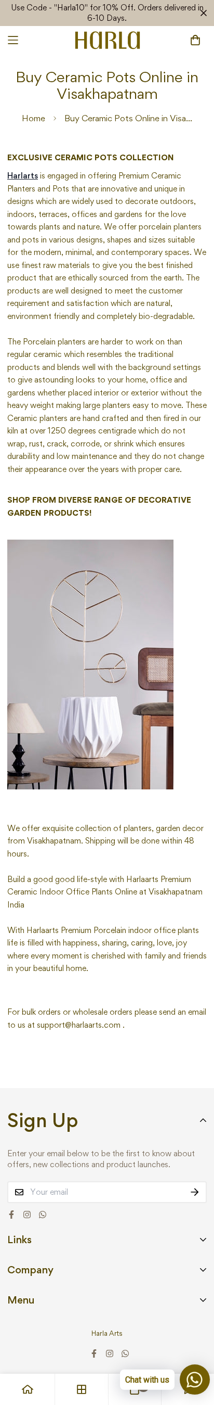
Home (33, 118)
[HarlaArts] (107, 40)
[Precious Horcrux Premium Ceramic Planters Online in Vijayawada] (90, 663)
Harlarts (22, 176)
